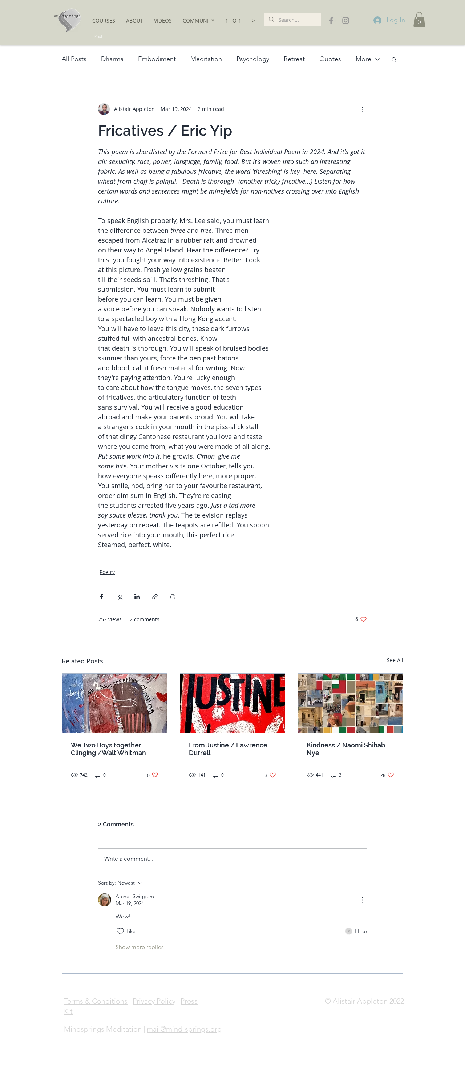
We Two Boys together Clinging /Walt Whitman (108, 749)
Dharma (112, 59)
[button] (104, 20)
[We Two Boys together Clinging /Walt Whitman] (114, 703)
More (363, 59)
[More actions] (362, 109)
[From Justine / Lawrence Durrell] (232, 703)
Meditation (206, 59)
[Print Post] (172, 596)
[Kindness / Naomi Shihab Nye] (350, 703)
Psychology (252, 59)
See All (395, 660)
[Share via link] (154, 596)
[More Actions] (362, 900)
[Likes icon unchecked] (120, 931)
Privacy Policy (154, 1001)
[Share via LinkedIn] (137, 596)
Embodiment (157, 59)
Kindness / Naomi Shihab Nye (346, 749)
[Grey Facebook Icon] (331, 20)
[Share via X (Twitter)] (119, 596)
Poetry (107, 572)
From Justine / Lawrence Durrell (228, 749)
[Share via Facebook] (101, 596)
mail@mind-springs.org (184, 1029)
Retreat (294, 59)
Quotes (330, 59)
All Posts (74, 59)
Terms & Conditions (96, 1001)
